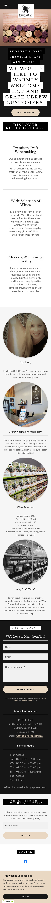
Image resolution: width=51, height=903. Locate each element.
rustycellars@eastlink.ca (29, 735)
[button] (5, 4)
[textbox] (25, 647)
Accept (25, 897)
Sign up (25, 835)
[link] (26, 5)
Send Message (25, 689)
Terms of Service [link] (27, 701)
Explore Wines (25, 112)
